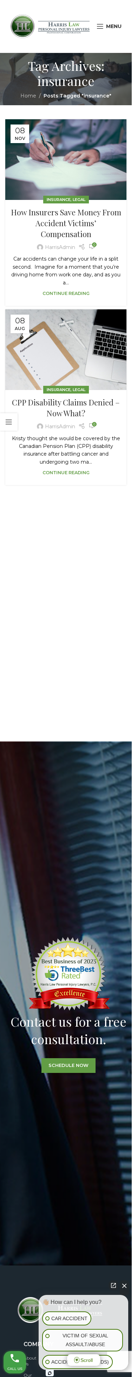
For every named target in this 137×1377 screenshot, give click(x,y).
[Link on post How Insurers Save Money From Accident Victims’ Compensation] (65, 159)
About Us (30, 1360)
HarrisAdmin (60, 247)
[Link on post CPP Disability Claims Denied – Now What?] (65, 349)
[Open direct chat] (113, 1285)
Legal (79, 199)
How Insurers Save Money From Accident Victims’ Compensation (66, 223)
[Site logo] (50, 26)
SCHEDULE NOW (68, 1065)
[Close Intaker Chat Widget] (124, 1288)
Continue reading (66, 293)
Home (28, 96)
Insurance (59, 199)
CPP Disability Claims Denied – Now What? (66, 407)
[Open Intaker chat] (50, 1373)
